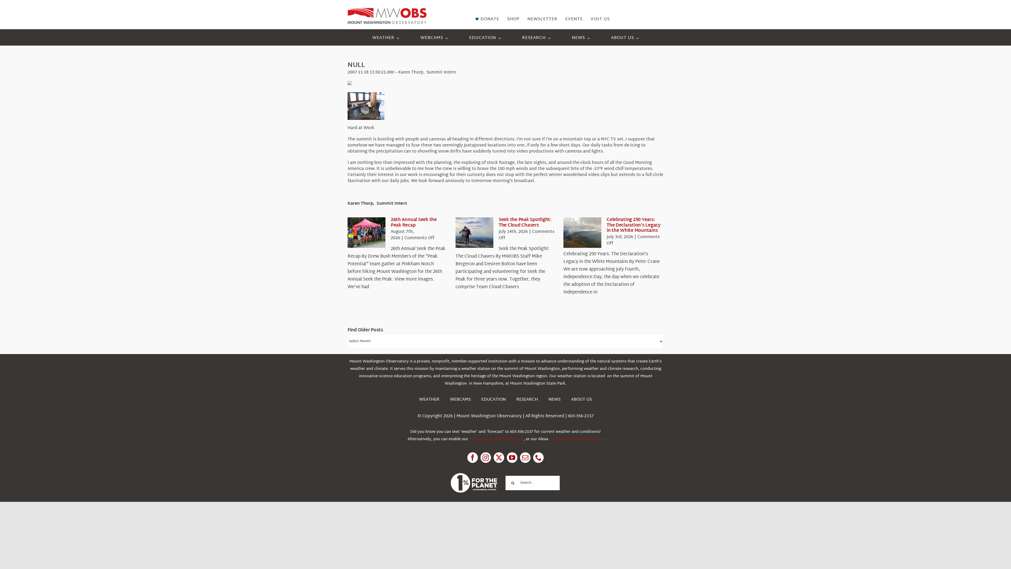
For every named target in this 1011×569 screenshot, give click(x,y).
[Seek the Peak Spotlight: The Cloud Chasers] (474, 232)
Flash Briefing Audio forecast (575, 439)
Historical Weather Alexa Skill (496, 439)
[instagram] (485, 457)
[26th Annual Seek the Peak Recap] (366, 232)
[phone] (538, 457)
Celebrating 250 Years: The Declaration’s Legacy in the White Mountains (634, 225)
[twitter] (499, 457)
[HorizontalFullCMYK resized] (387, 10)
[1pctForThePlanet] (474, 475)
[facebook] (472, 457)
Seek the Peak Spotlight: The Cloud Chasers (525, 222)
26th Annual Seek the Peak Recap (414, 222)
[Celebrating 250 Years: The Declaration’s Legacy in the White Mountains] (582, 232)
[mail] (525, 457)
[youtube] (512, 457)
